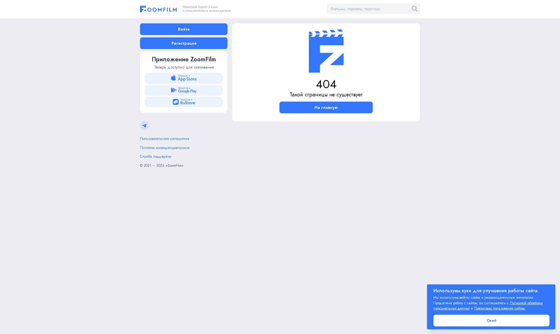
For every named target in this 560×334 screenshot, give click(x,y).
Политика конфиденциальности (165, 147)
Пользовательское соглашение (164, 138)
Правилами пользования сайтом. (500, 308)
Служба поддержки (156, 156)
